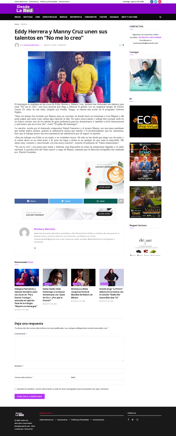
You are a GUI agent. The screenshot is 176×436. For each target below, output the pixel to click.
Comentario (21, 333)
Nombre (19, 366)
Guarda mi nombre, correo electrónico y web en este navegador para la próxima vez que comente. (63, 389)
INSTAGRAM (155, 37)
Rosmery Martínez (31, 45)
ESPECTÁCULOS (50, 17)
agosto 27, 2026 (78, 301)
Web (73, 377)
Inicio (17, 24)
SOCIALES (114, 17)
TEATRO (103, 17)
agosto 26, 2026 (106, 301)
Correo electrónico (24, 377)
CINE (37, 17)
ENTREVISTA (76, 17)
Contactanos (64, 2)
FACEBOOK (144, 37)
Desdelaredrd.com (22, 426)
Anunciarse (34, 2)
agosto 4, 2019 (50, 45)
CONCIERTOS (91, 17)
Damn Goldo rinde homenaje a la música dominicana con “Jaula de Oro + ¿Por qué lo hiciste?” (54, 294)
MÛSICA (63, 17)
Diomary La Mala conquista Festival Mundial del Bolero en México (82, 293)
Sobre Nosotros (21, 2)
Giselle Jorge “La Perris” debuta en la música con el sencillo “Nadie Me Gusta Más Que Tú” (111, 293)
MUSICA (24, 24)
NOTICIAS (28, 17)
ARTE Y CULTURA (129, 17)
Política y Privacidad (48, 2)
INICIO (18, 17)
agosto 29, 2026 (22, 310)
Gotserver (28, 429)
